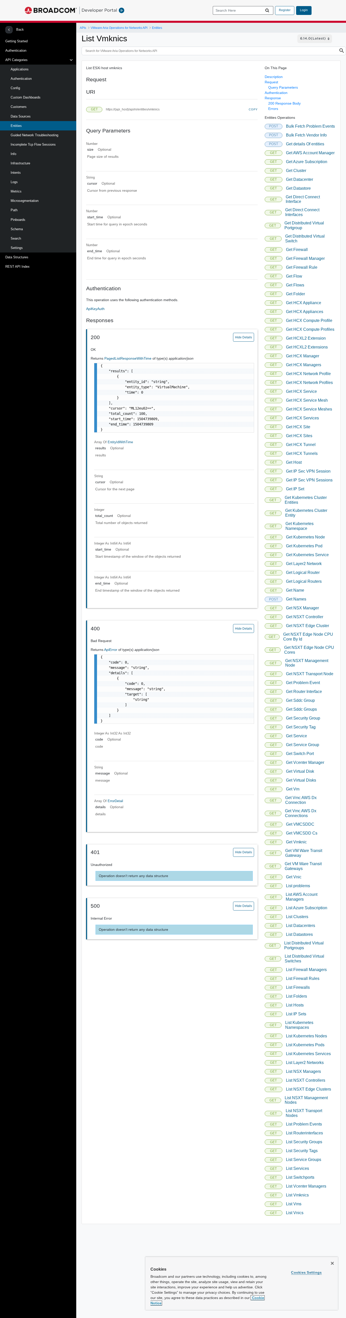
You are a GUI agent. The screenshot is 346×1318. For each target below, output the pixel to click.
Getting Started (16, 41)
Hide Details (243, 337)
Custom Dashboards (26, 97)
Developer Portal (99, 10)
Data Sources (21, 116)
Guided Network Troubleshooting (34, 135)
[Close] (332, 1263)
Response (273, 98)
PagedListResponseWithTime (128, 358)
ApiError (111, 650)
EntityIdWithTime (120, 442)
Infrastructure (20, 163)
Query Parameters (283, 87)
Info (13, 154)
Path (14, 210)
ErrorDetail (115, 801)
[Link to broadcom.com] (51, 10)
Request (271, 82)
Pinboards (18, 220)
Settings (17, 248)
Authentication (15, 50)
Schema (17, 229)
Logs (14, 182)
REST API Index (17, 266)
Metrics (16, 191)
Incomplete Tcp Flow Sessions (33, 144)
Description (274, 77)
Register (285, 10)
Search (16, 238)
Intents (16, 173)
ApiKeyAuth (95, 309)
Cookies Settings (306, 1272)
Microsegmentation (25, 201)
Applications (20, 69)
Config (15, 88)
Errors (273, 109)
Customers (19, 107)
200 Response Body (284, 103)
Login (304, 10)
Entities (16, 126)
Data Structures (16, 257)
